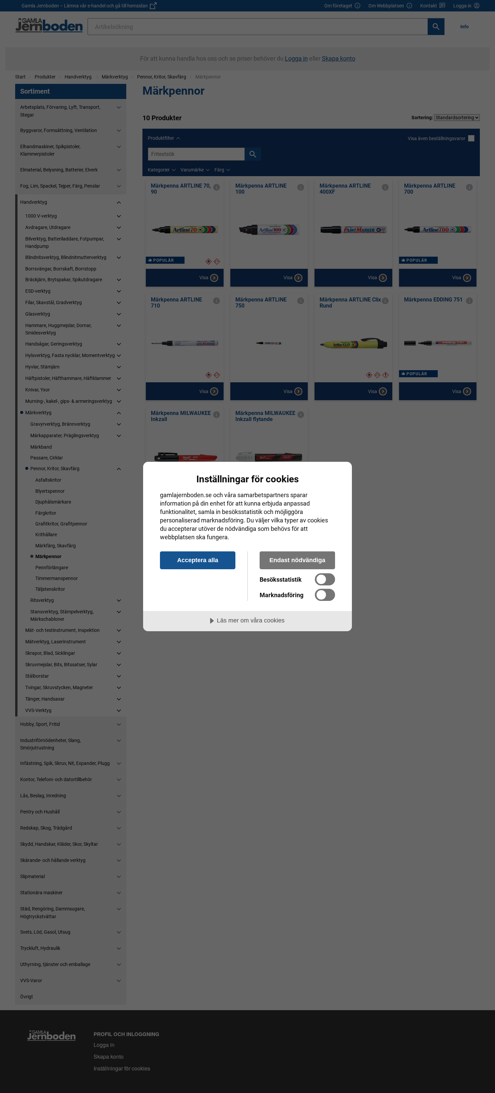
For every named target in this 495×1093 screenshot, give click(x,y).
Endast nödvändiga (297, 560)
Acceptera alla (197, 560)
